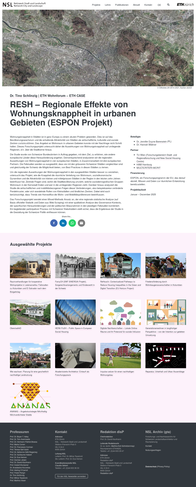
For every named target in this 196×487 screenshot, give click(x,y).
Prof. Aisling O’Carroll (19, 470)
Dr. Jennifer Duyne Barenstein (152, 141)
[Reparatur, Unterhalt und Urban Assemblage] (165, 355)
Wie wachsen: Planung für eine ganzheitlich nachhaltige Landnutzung (29, 373)
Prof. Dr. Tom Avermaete (20, 439)
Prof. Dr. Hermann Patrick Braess (23, 441)
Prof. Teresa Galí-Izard (19, 449)
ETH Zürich (183, 4)
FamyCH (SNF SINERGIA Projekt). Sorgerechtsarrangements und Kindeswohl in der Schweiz (75, 285)
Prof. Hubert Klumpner (19, 465)
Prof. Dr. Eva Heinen (18, 457)
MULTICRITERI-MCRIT (148, 167)
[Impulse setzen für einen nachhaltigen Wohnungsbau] (120, 355)
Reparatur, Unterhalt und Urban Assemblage (164, 371)
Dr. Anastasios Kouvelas (20, 467)
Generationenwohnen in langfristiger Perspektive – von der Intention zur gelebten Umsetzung (165, 331)
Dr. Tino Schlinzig (17, 475)
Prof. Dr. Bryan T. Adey (19, 436)
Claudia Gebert (61, 465)
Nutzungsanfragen (153, 450)
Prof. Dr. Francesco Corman (21, 447)
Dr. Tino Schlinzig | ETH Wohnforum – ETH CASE (47, 95)
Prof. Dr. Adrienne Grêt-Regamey (23, 452)
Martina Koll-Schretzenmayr (122, 446)
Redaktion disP (106, 473)
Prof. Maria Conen (17, 444)
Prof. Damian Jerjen (18, 459)
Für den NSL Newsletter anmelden (71, 476)
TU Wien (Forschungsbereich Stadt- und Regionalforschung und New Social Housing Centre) (158, 158)
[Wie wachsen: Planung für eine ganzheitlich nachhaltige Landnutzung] (30, 355)
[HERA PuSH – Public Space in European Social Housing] (75, 312)
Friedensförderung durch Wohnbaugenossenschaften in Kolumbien (163, 283)
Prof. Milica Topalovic (19, 477)
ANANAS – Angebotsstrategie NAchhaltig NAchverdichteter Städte (28, 413)
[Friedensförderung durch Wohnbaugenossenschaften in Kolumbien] (165, 265)
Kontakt (148, 446)
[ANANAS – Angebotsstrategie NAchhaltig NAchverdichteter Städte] (30, 395)
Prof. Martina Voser (18, 480)
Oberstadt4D (15, 328)
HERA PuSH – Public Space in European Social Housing (73, 330)
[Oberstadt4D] (30, 312)
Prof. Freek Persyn (17, 472)
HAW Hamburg (144, 164)
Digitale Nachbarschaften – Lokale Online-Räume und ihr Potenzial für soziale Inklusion (120, 330)
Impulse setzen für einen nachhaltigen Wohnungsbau (117, 373)
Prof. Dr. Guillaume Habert (21, 454)
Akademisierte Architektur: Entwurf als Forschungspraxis (72, 373)
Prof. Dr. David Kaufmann (20, 462)
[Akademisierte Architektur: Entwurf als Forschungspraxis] (75, 355)
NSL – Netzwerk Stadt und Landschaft (25, 5)
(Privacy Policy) (157, 466)
